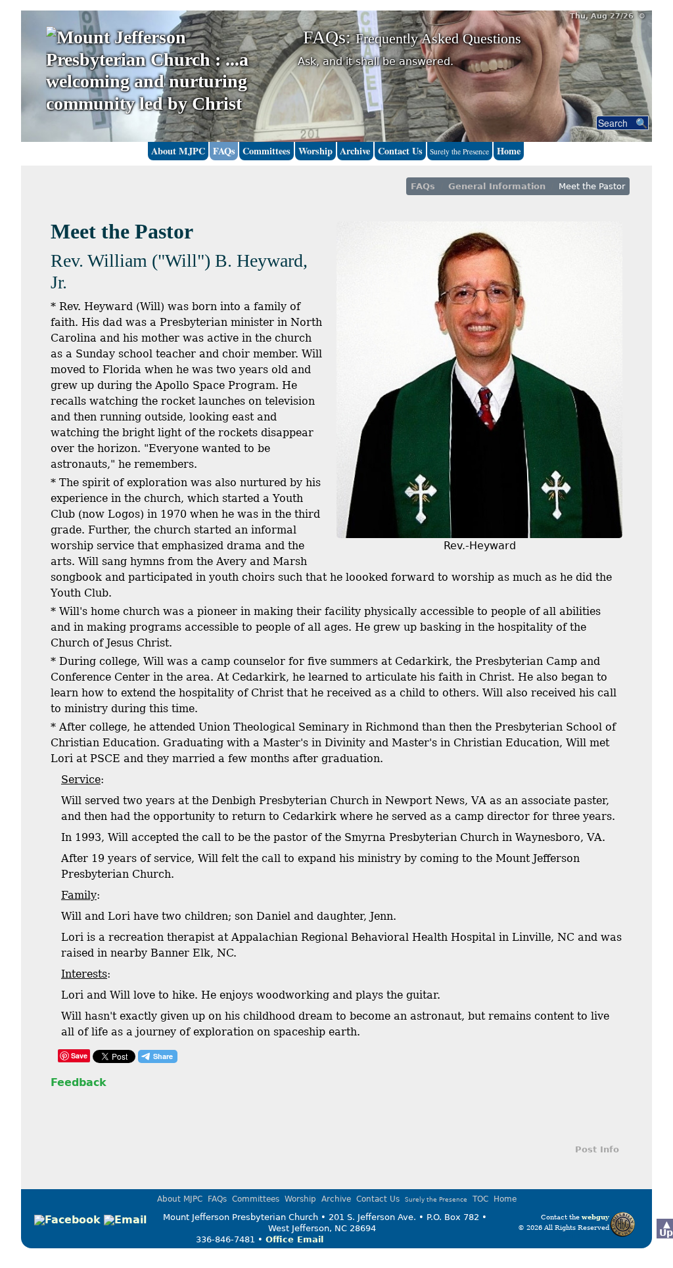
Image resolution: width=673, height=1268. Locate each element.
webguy (595, 1217)
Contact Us (400, 151)
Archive (355, 151)
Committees (266, 151)
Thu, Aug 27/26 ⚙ (607, 16)
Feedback (78, 1082)
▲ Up (666, 1228)
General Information (496, 186)
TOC (480, 1199)
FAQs (224, 151)
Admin (569, 1235)
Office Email (294, 1239)
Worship (315, 151)
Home (509, 151)
